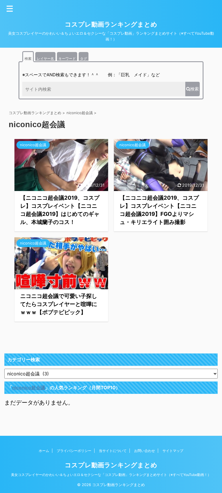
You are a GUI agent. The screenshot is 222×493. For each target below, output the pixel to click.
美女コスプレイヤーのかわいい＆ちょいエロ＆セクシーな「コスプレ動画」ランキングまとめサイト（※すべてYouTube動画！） (111, 474)
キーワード (67, 58)
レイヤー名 (45, 58)
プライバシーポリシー (74, 450)
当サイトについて (113, 450)
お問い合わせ (144, 450)
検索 (28, 58)
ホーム (44, 450)
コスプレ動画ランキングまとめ (111, 24)
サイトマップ (172, 450)
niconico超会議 (28, 387)
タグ (83, 58)
